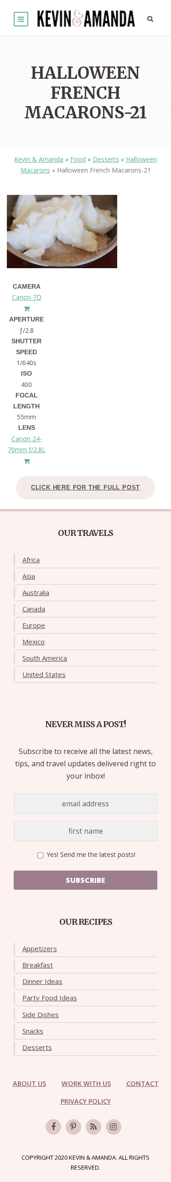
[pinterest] (73, 1127)
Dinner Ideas (42, 981)
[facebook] (53, 1127)
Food (78, 159)
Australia (35, 592)
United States (44, 674)
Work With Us (86, 1083)
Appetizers (39, 948)
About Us (29, 1083)
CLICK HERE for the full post (85, 487)
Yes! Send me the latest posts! (90, 854)
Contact (142, 1083)
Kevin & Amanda (38, 159)
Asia (28, 576)
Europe (33, 625)
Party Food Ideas (49, 997)
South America (44, 657)
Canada (33, 608)
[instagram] (113, 1127)
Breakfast (37, 964)
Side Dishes (40, 1014)
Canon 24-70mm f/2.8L (27, 444)
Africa (31, 559)
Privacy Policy (86, 1101)
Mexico (33, 641)
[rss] (93, 1127)
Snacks (32, 1030)
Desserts (106, 159)
